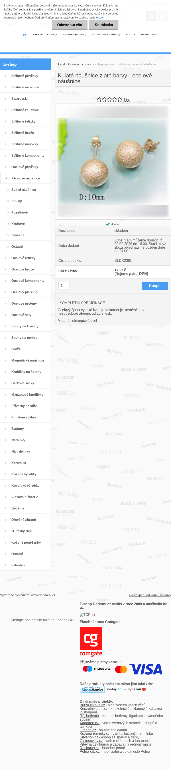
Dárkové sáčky (22, 383)
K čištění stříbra (23, 417)
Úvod (61, 64)
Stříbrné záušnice (25, 110)
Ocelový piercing (24, 292)
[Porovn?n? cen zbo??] (137, 687)
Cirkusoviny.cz (91, 741)
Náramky (18, 440)
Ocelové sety (21, 315)
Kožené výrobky (24, 474)
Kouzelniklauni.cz (94, 709)
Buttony (17, 428)
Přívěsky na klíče (24, 406)
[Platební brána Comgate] (91, 629)
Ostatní (17, 246)
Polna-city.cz (90, 751)
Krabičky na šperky (26, 372)
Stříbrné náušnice (25, 87)
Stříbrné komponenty (27, 155)
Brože (16, 349)
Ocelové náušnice (26, 178)
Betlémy (17, 508)
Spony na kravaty (24, 326)
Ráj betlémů (89, 716)
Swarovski (19, 98)
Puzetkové (19, 212)
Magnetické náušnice (27, 360)
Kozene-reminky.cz (95, 734)
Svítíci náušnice (23, 189)
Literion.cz (88, 730)
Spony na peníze (24, 337)
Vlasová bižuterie (24, 497)
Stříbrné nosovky (24, 144)
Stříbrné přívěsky (24, 76)
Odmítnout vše (69, 25)
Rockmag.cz (89, 748)
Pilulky (16, 201)
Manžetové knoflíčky (27, 394)
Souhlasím (104, 25)
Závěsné (17, 235)
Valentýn (18, 565)
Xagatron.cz (90, 723)
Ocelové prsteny (24, 303)
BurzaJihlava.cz (92, 705)
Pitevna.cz (88, 744)
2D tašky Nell (21, 531)
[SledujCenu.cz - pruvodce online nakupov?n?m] (116, 687)
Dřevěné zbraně (23, 520)
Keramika (18, 463)
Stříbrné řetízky (23, 121)
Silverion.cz (89, 737)
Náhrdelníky (20, 451)
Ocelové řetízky (23, 258)
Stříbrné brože (22, 133)
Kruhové (18, 224)
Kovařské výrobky (25, 485)
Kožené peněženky (26, 542)
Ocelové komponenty (27, 281)
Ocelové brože (22, 269)
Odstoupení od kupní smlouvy (150, 595)
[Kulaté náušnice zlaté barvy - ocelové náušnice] (113, 105)
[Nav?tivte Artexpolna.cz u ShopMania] (92, 687)
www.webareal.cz (43, 595)
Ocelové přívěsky (24, 167)
